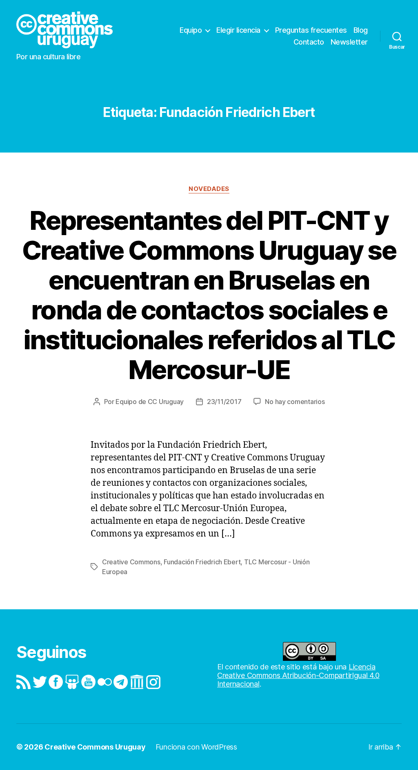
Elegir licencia (238, 30)
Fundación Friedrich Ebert (202, 562)
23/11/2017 (224, 401)
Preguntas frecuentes (311, 30)
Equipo (191, 30)
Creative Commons (131, 562)
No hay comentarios (295, 401)
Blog (361, 30)
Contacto (308, 42)
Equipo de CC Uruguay (150, 401)
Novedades (209, 189)
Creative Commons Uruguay (95, 747)
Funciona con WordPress (196, 747)
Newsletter (349, 42)
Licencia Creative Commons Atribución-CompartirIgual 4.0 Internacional (298, 675)
